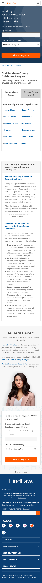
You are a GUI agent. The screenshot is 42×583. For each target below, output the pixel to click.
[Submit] (38, 513)
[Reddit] (32, 526)
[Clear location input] (38, 44)
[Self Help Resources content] (38, 553)
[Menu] (3, 3)
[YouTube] (11, 526)
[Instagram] (25, 526)
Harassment (27, 123)
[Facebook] (4, 526)
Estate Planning (10, 143)
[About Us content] (38, 540)
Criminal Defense (11, 123)
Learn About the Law (9, 345)
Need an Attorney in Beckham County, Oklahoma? (18, 177)
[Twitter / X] (18, 526)
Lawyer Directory (7, 65)
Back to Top (22, 472)
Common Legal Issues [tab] (11, 93)
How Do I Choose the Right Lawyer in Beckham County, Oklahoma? (17, 226)
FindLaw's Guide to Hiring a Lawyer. (15, 360)
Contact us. (22, 498)
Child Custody (10, 117)
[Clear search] (35, 449)
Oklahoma (18, 65)
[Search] (38, 3)
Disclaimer (21, 577)
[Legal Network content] (38, 566)
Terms (4, 577)
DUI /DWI (8, 137)
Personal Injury (28, 130)
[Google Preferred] (4, 532)
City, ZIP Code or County (11, 40)
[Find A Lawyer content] (38, 546)
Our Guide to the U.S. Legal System (15, 364)
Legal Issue (6, 30)
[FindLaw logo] (12, 3)
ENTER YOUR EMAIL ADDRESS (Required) (16, 509)
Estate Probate (28, 110)
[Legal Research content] (38, 559)
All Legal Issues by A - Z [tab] (31, 93)
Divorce (7, 130)
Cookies (31, 577)
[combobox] (21, 34)
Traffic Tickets (27, 137)
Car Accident (9, 110)
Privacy (11, 577)
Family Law (27, 117)
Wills (24, 143)
